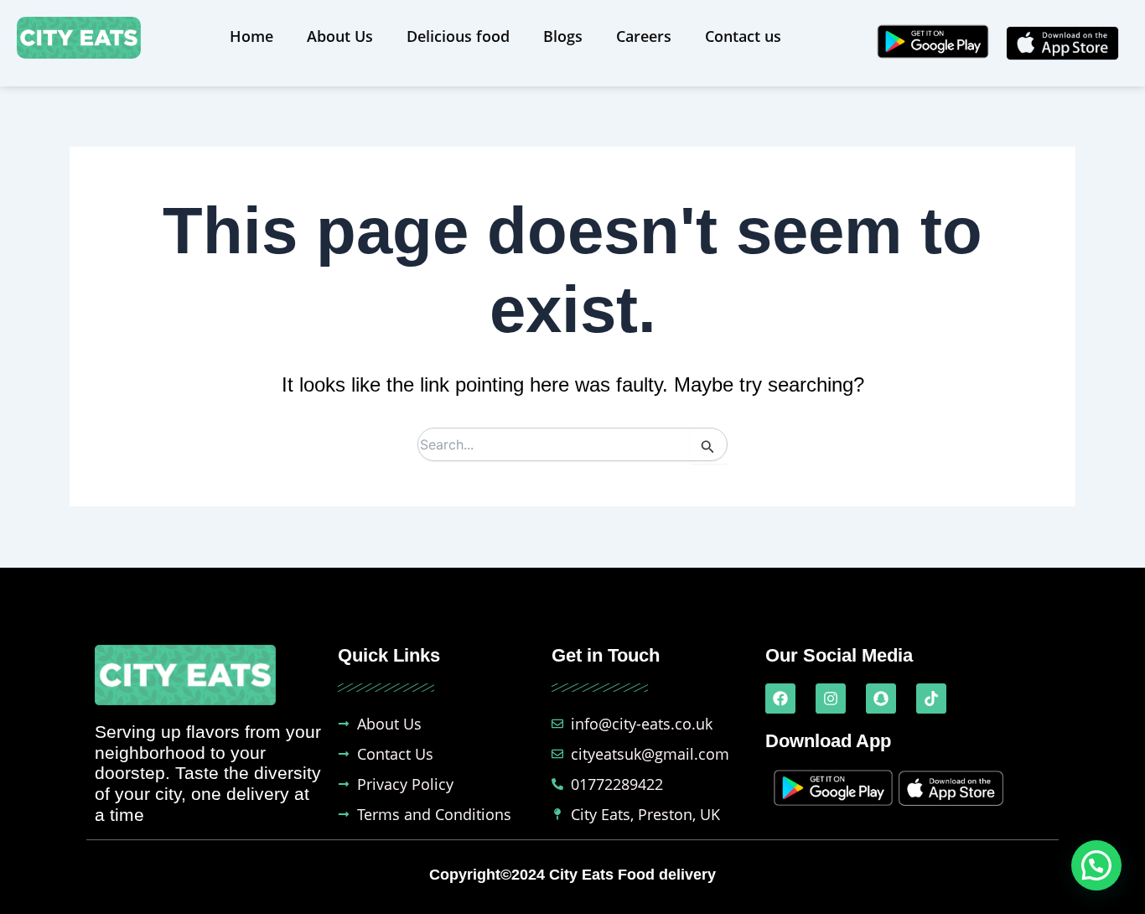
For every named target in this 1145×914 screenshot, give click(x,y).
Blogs (563, 36)
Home (251, 36)
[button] (1096, 865)
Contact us (743, 36)
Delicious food (458, 36)
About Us (340, 36)
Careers (643, 36)
